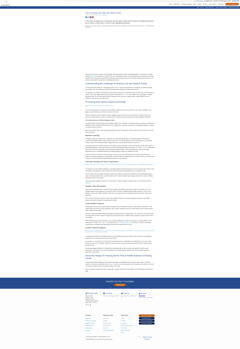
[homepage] (5, 3)
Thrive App (87, 330)
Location (199, 4)
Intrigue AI (92, 76)
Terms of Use (124, 328)
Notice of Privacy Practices (127, 325)
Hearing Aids (176, 4)
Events (202, 7)
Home (170, 4)
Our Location (106, 318)
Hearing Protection (89, 325)
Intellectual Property (125, 330)
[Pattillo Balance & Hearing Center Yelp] (88, 305)
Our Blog (123, 320)
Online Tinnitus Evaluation (221, 7)
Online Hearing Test (200, 0)
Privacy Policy (124, 323)
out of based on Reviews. (146, 295)
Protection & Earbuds (186, 4)
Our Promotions (106, 325)
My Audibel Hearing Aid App (125, 222)
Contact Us (105, 328)
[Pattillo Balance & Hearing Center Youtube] (90, 305)
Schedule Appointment (232, 4)
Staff (194, 4)
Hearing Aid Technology (90, 320)
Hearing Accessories (89, 323)
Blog (198, 7)
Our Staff (105, 320)
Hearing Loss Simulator (234, 7)
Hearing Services (107, 323)
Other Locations (213, 4)
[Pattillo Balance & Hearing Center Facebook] (86, 305)
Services (205, 4)
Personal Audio (88, 328)
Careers (122, 318)
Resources (221, 4)
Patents (122, 332)
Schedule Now (120, 284)
